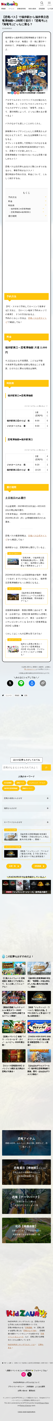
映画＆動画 (32, 9)
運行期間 (12, 216)
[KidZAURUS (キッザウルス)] (9, 3)
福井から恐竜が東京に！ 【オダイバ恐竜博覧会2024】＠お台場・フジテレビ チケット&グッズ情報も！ (33, 649)
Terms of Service (25, 1405)
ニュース (9, 695)
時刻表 (11, 205)
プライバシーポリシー (16, 1386)
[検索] (46, 767)
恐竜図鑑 (42, 9)
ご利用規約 (30, 1386)
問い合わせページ (30, 669)
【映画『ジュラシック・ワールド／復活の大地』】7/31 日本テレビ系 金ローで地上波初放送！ (34, 853)
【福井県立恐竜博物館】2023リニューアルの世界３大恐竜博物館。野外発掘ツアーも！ (33, 597)
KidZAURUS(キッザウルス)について (26, 1382)
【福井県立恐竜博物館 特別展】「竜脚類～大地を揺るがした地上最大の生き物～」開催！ (34, 836)
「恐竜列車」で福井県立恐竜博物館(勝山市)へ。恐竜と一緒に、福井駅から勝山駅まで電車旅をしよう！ (32, 562)
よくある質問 (40, 1386)
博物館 (3, 9)
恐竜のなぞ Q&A (29, 1331)
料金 (10, 201)
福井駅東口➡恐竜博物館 (21, 209)
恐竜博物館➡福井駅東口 (21, 212)
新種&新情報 (21, 9)
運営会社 (32, 1391)
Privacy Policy (44, 1403)
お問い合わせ (22, 1391)
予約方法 (12, 197)
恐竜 (25, 695)
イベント (11, 9)
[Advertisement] (26, 256)
